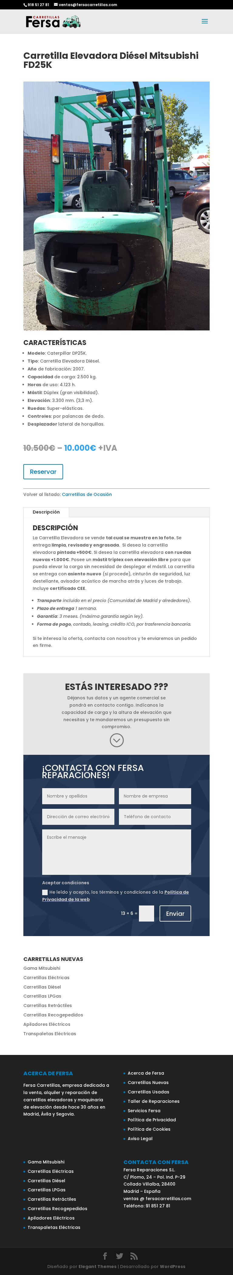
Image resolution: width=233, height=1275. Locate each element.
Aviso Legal (140, 1139)
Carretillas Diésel (42, 987)
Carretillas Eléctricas (46, 978)
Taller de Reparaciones (154, 1101)
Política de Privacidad (152, 1120)
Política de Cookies (149, 1129)
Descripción (46, 512)
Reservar (43, 471)
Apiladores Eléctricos (46, 1024)
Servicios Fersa (144, 1111)
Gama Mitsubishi (41, 968)
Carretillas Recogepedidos (53, 1015)
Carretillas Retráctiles (47, 1005)
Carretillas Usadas (148, 1092)
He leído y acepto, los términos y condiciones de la (115, 895)
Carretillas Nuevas (148, 1082)
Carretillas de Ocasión (87, 494)
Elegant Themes (97, 1266)
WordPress (172, 1266)
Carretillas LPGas (42, 996)
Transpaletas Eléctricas (49, 1034)
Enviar (175, 913)
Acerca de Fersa (146, 1073)
